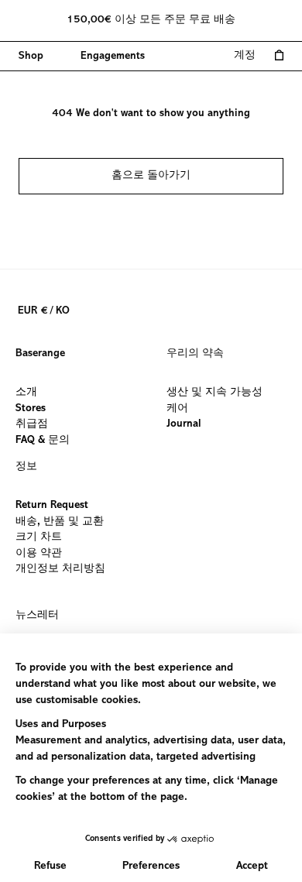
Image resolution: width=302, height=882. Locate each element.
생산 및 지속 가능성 (214, 392)
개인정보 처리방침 (60, 569)
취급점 (31, 424)
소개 (26, 392)
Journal (183, 424)
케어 (177, 408)
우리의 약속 (195, 354)
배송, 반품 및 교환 (59, 521)
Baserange (40, 354)
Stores (30, 408)
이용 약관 (38, 553)
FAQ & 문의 (42, 439)
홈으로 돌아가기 (151, 175)
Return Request (51, 505)
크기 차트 (38, 537)
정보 (26, 467)
